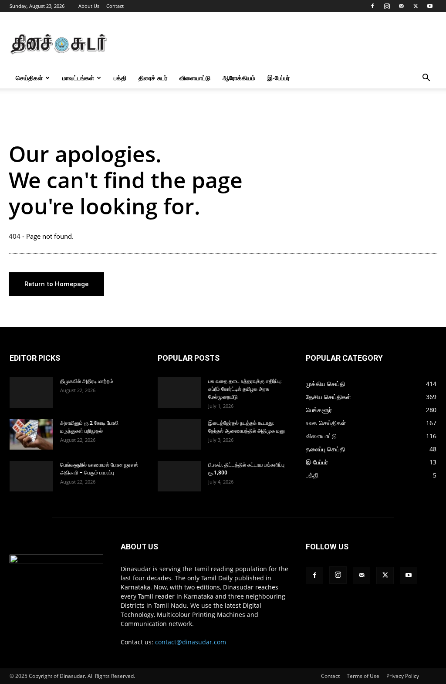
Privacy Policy (402, 676)
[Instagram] (386, 6)
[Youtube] (429, 6)
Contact (115, 6)
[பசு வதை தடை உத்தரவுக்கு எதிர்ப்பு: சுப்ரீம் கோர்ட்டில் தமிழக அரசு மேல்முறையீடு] (179, 392)
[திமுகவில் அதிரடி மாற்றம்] (31, 392)
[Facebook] (372, 6)
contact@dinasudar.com (190, 642)
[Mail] (401, 6)
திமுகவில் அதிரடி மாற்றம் (86, 381)
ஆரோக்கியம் (239, 78)
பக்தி (120, 78)
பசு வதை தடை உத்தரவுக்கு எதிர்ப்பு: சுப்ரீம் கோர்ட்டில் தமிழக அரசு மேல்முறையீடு (245, 389)
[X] (415, 6)
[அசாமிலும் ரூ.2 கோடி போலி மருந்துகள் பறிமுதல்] (31, 434)
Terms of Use (363, 676)
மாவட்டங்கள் (78, 78)
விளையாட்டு (194, 78)
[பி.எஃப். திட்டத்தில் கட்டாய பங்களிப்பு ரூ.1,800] (179, 476)
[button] (426, 78)
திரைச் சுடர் (153, 78)
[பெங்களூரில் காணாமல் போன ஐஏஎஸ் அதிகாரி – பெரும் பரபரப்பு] (31, 476)
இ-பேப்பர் (278, 78)
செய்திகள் (29, 78)
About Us (88, 6)
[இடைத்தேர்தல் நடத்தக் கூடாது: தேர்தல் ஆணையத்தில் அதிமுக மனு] (179, 434)
